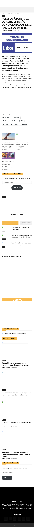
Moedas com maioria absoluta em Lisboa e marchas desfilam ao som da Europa (16, 454)
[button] (2, 9)
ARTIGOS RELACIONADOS (10, 223)
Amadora (4, 239)
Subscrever (17, 188)
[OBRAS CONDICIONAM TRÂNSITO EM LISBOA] (22, 136)
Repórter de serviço (7, 30)
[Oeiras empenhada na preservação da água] (17, 411)
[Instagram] (10, 518)
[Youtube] (28, 519)
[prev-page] (3, 251)
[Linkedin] (14, 519)
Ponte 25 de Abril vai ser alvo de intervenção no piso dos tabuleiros (8, 144)
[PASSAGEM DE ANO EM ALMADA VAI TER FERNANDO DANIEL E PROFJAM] (8, 155)
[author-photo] (17, 212)
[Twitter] (23, 519)
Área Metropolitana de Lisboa (12, 13)
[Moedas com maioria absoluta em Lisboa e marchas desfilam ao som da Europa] (17, 440)
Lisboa (22, 13)
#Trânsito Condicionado (12, 197)
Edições (3, 360)
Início (3, 13)
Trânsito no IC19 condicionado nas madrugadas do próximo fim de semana (21, 237)
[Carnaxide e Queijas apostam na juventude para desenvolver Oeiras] (17, 351)
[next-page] (5, 251)
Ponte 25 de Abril (22, 197)
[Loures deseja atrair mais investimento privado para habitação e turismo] (17, 381)
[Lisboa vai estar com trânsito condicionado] (6, 229)
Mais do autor (26, 223)
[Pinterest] (19, 519)
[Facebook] (6, 519)
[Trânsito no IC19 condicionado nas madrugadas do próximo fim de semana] (6, 237)
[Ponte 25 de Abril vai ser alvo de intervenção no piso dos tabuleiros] (8, 136)
